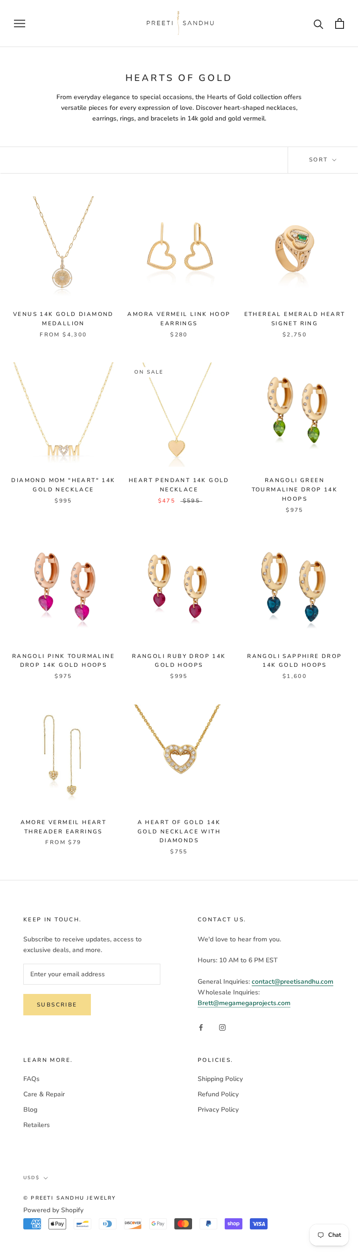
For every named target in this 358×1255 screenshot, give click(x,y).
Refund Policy (218, 1094)
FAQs (31, 1078)
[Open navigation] (19, 23)
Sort (319, 159)
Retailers (36, 1125)
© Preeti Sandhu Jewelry (70, 1198)
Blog (30, 1109)
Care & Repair (44, 1094)
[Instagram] (222, 1027)
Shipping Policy (220, 1078)
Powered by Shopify (53, 1210)
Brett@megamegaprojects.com (244, 1003)
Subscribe (57, 1004)
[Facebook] (201, 1027)
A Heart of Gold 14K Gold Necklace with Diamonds (179, 832)
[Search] (319, 23)
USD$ (31, 1177)
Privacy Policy (218, 1109)
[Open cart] (339, 23)
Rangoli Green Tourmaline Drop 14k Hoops (295, 489)
